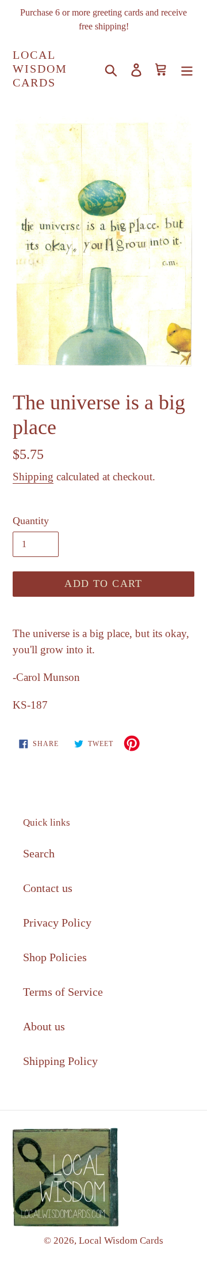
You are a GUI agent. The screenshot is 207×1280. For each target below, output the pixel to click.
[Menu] (187, 68)
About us (44, 1026)
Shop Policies (55, 957)
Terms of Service (63, 991)
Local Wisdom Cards (40, 68)
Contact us (47, 888)
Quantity (31, 520)
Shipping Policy (60, 1061)
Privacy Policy (57, 922)
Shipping (33, 476)
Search (39, 853)
